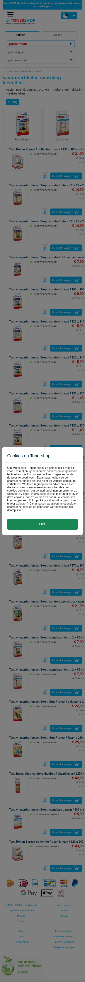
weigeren (21, 503)
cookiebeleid (47, 493)
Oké (42, 524)
